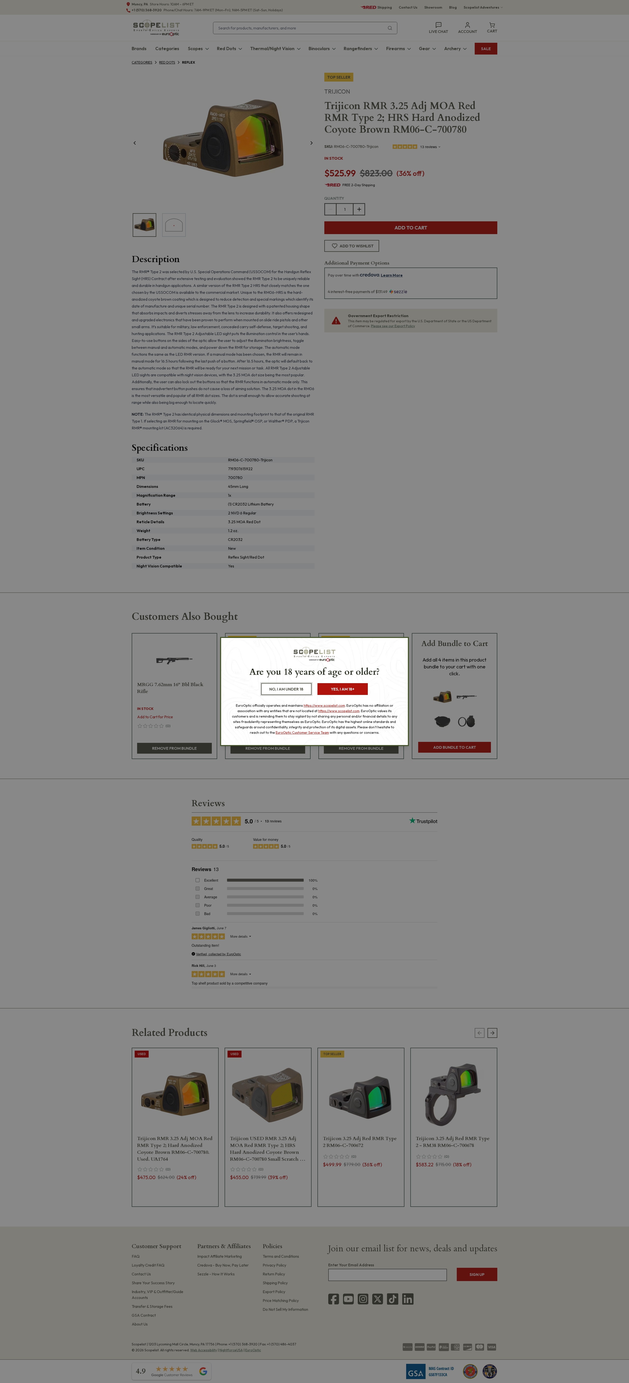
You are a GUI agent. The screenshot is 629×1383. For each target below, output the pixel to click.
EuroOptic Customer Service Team (302, 732)
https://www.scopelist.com (324, 705)
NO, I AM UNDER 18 (286, 689)
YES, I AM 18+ (342, 689)
